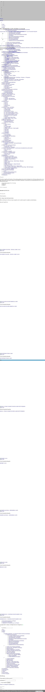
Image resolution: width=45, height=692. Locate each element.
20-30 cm (6, 102)
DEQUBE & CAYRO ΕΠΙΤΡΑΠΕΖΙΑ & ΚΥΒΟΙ (18, 34)
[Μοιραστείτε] (2, 686)
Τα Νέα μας (4, 67)
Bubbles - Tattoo (7, 74)
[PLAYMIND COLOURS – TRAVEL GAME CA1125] (5, 43)
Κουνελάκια (6, 139)
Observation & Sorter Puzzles (9, 78)
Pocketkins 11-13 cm (8, 164)
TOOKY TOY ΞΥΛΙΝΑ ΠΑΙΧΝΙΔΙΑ (13, 42)
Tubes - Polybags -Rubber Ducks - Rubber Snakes (13, 165)
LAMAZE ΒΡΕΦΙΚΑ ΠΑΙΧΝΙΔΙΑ (8, 96)
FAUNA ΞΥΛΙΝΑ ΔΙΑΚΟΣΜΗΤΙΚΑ (9, 82)
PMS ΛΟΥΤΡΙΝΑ (10, 56)
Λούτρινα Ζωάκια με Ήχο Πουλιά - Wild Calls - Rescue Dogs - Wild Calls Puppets (18, 166)
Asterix (5, 125)
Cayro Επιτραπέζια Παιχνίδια (32, 31)
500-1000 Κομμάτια (7, 73)
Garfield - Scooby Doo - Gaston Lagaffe (11, 128)
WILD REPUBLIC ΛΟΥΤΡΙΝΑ (14, 33)
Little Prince (6, 130)
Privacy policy (40, 691)
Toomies (5, 144)
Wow (5, 170)
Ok (36, 691)
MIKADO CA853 (3, 567)
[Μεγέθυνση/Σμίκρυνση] (0, 686)
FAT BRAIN (11, 35)
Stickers (5, 150)
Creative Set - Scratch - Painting (9, 75)
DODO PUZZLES (10, 44)
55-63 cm (6, 104)
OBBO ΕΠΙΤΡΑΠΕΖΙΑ (6, 119)
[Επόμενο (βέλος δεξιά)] (1, 687)
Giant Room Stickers (8, 85)
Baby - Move (6, 56)
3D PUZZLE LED (7, 64)
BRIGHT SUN (5, 54)
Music (5, 57)
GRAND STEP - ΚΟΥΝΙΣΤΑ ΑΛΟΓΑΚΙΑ (10, 89)
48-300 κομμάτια (7, 72)
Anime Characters (7, 124)
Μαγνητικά (6, 81)
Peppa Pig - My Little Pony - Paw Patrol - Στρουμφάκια (14, 79)
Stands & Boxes (7, 105)
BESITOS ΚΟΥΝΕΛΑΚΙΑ (9, 172)
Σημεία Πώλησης (5, 669)
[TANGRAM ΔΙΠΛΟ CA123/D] (5, 38)
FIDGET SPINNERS (6, 83)
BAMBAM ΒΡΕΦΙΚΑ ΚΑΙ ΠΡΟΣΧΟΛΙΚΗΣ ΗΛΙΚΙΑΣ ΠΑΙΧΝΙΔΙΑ (15, 52)
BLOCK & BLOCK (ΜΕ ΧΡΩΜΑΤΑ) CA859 (8, 306)
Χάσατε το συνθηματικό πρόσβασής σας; (7, 684)
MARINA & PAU (5, 101)
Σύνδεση (8, 682)
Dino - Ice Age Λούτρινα (8, 108)
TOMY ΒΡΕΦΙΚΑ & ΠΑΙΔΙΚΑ (8, 142)
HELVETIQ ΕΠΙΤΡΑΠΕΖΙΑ (7, 90)
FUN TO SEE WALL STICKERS (13, 63)
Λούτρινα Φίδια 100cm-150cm (9, 117)
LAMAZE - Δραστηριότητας (9, 98)
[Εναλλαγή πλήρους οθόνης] (1, 686)
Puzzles (5, 60)
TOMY (5, 100)
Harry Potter (6, 76)
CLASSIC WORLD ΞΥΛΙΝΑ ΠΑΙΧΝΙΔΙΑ (10, 55)
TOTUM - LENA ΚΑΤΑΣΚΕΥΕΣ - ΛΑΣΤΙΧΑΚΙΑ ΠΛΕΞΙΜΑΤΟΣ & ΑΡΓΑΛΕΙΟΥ (17, 148)
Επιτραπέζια (5, 48)
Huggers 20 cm (7, 162)
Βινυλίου (6, 106)
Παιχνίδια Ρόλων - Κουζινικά (9, 147)
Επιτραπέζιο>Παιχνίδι (12, 48)
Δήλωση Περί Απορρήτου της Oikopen (9, 620)
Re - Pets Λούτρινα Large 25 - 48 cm (10, 112)
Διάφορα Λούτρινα (7, 138)
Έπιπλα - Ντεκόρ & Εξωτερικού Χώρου (11, 61)
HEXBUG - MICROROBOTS (7, 93)
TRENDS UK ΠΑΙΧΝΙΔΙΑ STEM (13, 58)
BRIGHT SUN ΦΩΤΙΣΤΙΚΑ (14, 37)
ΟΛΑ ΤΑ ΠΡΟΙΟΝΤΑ (8, 53)
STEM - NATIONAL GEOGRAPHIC (11, 65)
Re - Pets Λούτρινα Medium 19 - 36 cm (11, 113)
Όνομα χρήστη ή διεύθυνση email (6, 678)
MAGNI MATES (7, 110)
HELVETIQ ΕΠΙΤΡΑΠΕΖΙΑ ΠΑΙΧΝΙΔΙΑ (16, 36)
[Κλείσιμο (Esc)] (3, 686)
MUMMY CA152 (3, 463)
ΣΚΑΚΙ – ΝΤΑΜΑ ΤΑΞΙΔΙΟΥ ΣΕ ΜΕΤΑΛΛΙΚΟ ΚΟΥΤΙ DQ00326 (12, 411)
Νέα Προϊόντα (4, 174)
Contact (3, 671)
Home (3, 24)
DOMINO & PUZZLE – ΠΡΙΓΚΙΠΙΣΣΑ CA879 (8, 515)
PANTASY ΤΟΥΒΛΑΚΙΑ (9, 122)
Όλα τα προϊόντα (7, 134)
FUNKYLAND (7, 109)
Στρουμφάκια (6, 132)
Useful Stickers (7, 88)
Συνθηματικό (2, 680)
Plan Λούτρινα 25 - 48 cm (8, 111)
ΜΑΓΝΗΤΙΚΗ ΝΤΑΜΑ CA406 (6, 358)
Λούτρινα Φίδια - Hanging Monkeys (10, 167)
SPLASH (6, 116)
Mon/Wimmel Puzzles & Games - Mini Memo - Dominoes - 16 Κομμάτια (17, 77)
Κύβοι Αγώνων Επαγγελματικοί (10, 69)
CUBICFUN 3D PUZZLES (12, 30)
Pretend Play (6, 59)
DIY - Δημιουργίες (7, 149)
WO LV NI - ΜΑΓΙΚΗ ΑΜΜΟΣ (8, 168)
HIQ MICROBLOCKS (8, 121)
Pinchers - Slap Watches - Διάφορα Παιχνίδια (12, 163)
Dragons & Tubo (7, 127)
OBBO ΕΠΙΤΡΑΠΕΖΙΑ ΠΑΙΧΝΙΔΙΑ (13, 49)
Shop (7, 31)
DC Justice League (7, 126)
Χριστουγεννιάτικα (7, 135)
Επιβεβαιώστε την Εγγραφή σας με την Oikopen (10, 622)
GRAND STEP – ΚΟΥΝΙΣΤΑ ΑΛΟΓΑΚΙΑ (14, 43)
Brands (3, 27)
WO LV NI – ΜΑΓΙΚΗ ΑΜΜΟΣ (15, 50)
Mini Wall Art (6, 86)
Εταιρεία (3, 25)
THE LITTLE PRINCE (6, 141)
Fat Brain (6, 97)
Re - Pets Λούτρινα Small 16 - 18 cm (10, 114)
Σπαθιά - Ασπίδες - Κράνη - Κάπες (10, 118)
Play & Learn (6, 58)
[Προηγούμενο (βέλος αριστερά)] (0, 687)
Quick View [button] (2, 250)
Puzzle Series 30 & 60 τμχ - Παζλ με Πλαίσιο (12, 80)
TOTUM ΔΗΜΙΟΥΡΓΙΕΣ (13, 39)
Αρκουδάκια (6, 137)
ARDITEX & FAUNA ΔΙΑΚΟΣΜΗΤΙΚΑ (16, 40)
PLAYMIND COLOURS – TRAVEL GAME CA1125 (9, 254)
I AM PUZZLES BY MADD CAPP (13, 60)
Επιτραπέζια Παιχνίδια (8, 92)
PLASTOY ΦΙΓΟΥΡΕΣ (11, 652)
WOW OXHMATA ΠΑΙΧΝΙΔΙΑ (8, 169)
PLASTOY (4, 123)
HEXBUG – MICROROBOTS (12, 62)
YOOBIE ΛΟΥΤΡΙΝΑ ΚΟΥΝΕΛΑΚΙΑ (14, 46)
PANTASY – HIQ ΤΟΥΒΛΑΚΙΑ (13, 57)
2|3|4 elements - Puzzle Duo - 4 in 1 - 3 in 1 (11, 71)
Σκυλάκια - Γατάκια (7, 140)
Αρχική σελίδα (2, 31)
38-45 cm (6, 103)
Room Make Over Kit (8, 87)
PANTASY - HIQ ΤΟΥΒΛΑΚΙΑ (8, 120)
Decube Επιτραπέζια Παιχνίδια (9, 68)
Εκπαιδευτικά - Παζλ (8, 146)
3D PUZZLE (6, 63)
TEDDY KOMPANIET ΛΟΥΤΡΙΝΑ (13, 45)
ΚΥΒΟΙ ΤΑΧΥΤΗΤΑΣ (11, 59)
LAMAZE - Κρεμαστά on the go (10, 99)
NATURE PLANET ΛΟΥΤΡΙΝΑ (15, 32)
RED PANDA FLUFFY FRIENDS (10, 115)
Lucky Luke (6, 131)
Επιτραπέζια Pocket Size (8, 91)
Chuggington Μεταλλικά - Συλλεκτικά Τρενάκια (12, 143)
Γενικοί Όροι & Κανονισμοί (7, 621)
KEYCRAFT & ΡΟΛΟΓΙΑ (13, 38)
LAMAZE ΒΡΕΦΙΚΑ (10, 54)
